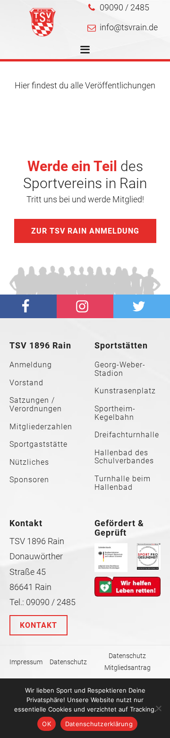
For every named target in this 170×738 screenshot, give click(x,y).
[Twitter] (141, 306)
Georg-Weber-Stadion (119, 369)
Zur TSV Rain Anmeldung (85, 230)
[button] (118, 7)
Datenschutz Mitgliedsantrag (127, 661)
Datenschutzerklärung (99, 724)
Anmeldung (30, 365)
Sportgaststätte (38, 444)
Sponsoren (29, 480)
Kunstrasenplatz (125, 391)
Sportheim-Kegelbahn (115, 413)
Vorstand (26, 383)
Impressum (25, 662)
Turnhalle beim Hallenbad (122, 483)
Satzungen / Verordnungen (35, 404)
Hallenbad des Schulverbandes (124, 457)
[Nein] (158, 708)
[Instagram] (85, 306)
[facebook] (28, 306)
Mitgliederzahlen (40, 427)
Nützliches (29, 462)
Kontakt (38, 625)
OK (46, 724)
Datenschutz (68, 662)
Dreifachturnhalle (126, 435)
